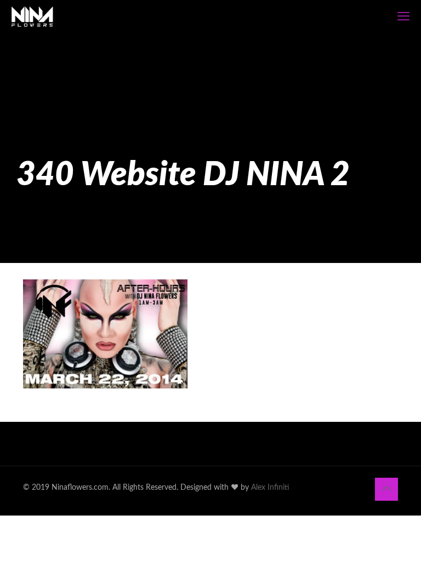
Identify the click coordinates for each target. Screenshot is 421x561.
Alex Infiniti (270, 487)
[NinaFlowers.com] (32, 16)
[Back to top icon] (386, 489)
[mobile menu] (403, 16)
